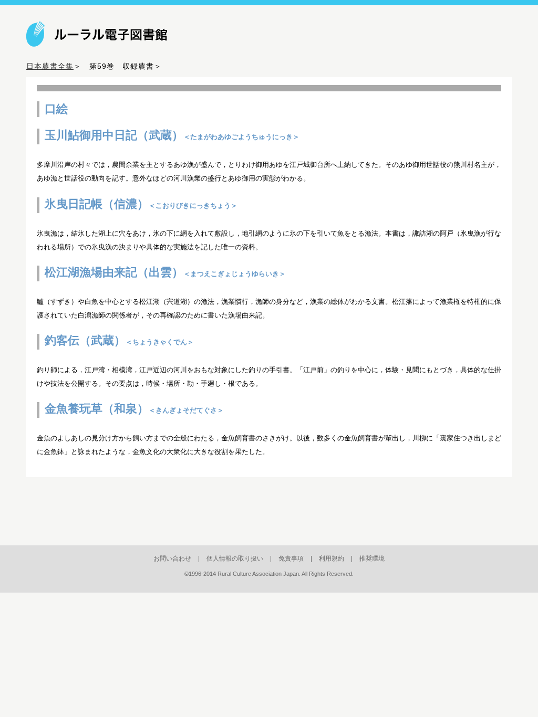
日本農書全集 (50, 66)
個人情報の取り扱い (234, 558)
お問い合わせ (172, 558)
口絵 (56, 108)
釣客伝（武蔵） (119, 340)
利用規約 (331, 558)
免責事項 (291, 558)
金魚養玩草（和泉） (134, 408)
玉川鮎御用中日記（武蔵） (172, 135)
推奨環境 (372, 558)
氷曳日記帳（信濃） (141, 203)
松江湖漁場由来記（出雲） (165, 272)
